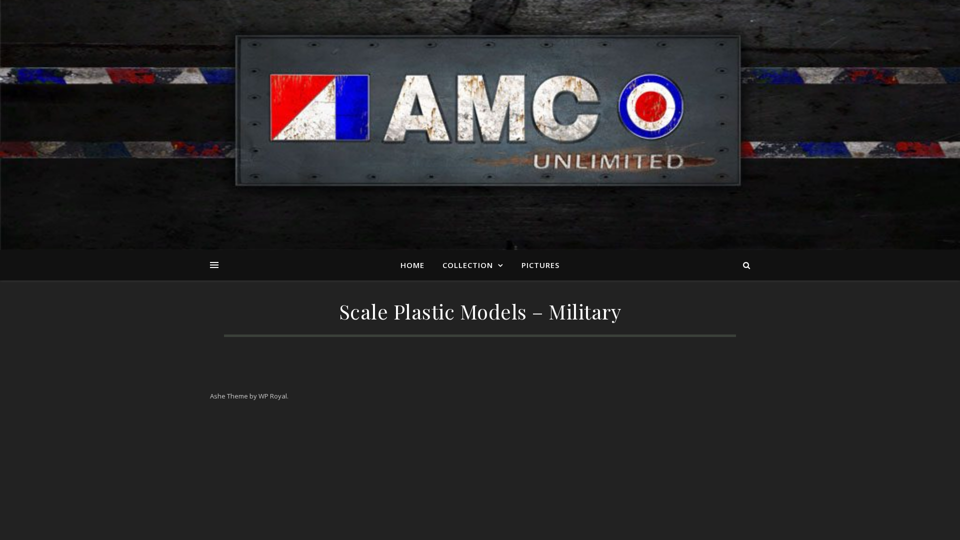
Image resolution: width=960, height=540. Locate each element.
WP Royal (272, 396)
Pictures (541, 265)
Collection (467, 265)
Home (412, 265)
